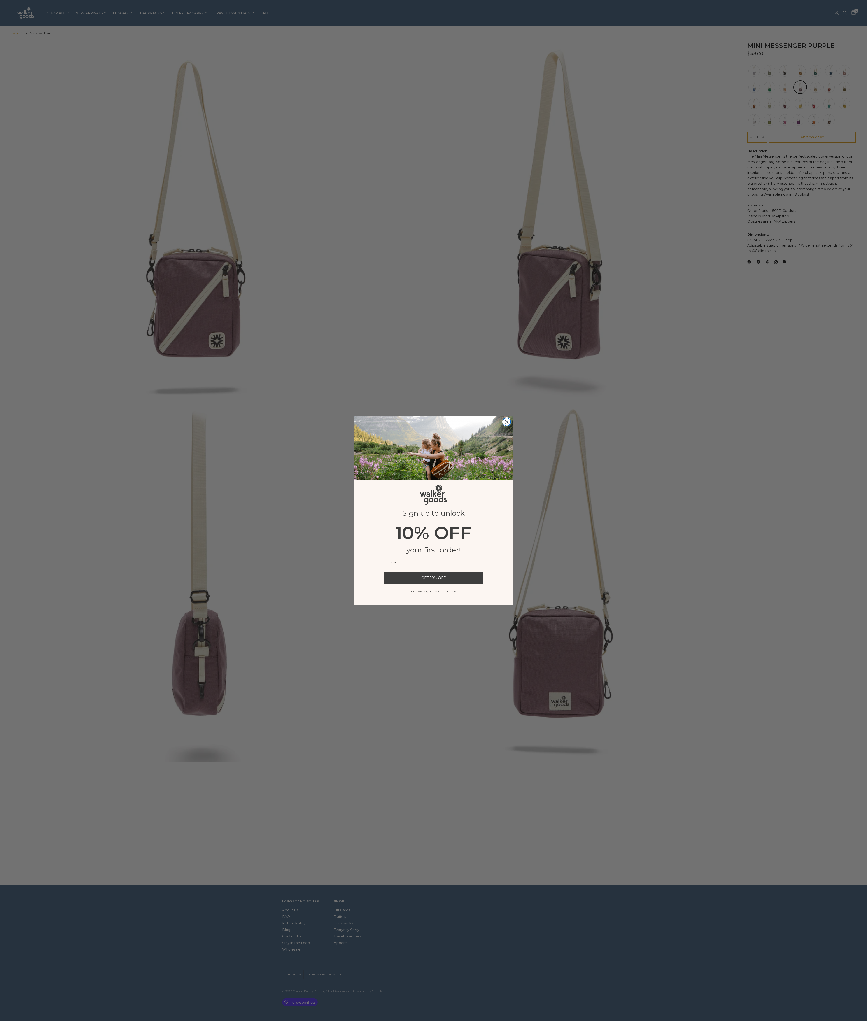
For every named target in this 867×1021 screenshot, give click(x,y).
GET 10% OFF (433, 578)
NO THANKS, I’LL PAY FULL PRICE (433, 591)
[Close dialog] (507, 422)
